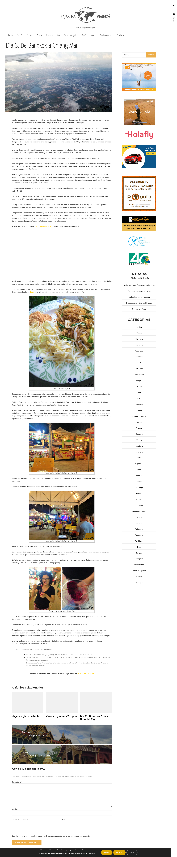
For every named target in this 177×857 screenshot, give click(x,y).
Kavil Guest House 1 (43, 226)
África (39, 35)
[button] (174, 5)
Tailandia (139, 529)
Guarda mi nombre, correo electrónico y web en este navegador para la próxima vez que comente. (51, 836)
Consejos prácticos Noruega (139, 291)
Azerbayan (139, 375)
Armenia (139, 357)
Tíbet (139, 547)
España (20, 35)
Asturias (139, 369)
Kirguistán (139, 464)
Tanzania (139, 535)
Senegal (139, 523)
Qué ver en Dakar (139, 309)
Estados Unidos (139, 416)
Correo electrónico (20, 820)
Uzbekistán (139, 565)
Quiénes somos (88, 35)
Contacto (121, 35)
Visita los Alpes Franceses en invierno (139, 285)
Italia (139, 458)
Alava (139, 333)
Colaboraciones (106, 35)
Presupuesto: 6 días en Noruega (139, 303)
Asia (58, 35)
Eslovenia (139, 404)
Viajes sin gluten (71, 35)
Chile (139, 392)
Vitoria (139, 577)
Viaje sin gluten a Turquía (61, 716)
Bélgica (139, 381)
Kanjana (33, 292)
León (139, 470)
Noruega (139, 488)
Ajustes (131, 852)
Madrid (139, 476)
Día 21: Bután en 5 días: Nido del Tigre (94, 718)
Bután (139, 387)
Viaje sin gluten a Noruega (139, 297)
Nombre (15, 809)
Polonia (139, 493)
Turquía (139, 553)
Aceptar (106, 852)
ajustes (92, 853)
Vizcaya (139, 583)
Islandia (139, 452)
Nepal (139, 482)
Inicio (10, 35)
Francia (139, 428)
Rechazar (119, 852)
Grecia (139, 440)
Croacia (139, 398)
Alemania (139, 339)
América (49, 35)
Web (63, 820)
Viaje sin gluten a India (25, 716)
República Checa (139, 511)
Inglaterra (139, 446)
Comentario (17, 782)
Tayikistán (139, 541)
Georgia (139, 434)
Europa (30, 35)
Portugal (139, 505)
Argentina (139, 351)
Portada (139, 499)
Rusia (139, 517)
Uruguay (139, 559)
